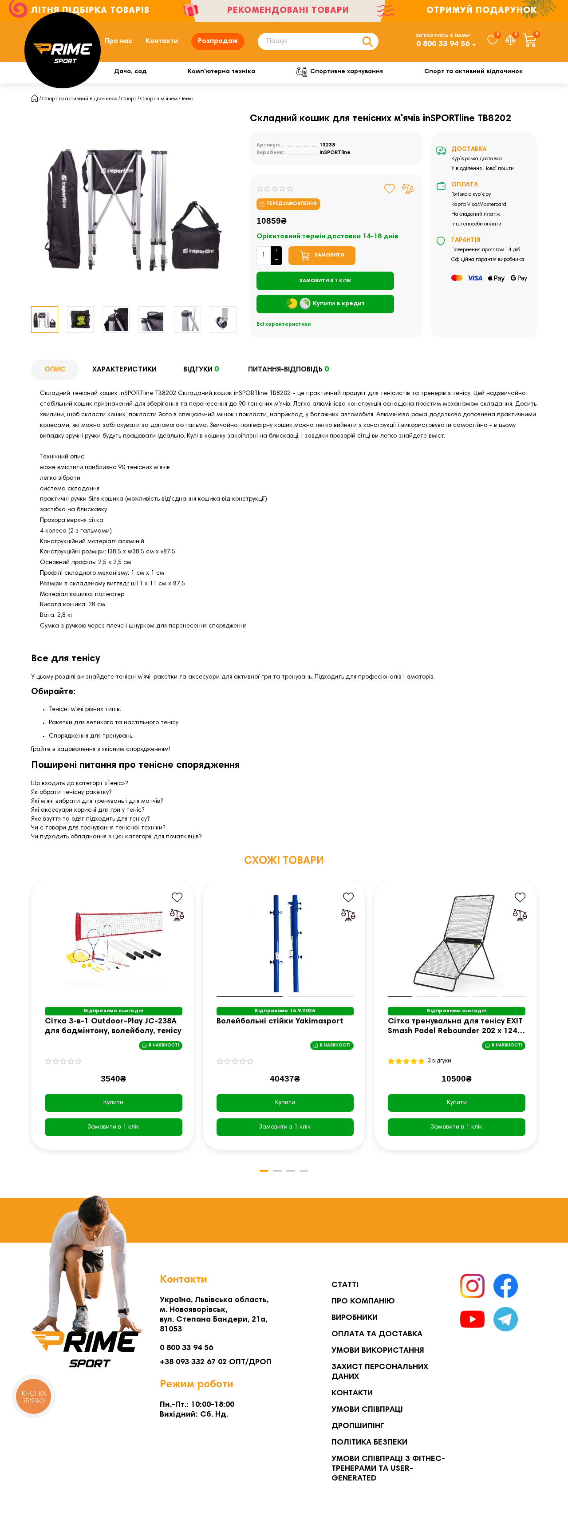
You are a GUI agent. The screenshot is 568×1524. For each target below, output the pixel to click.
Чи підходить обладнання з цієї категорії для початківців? (116, 837)
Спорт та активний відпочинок (473, 72)
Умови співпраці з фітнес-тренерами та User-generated (388, 1469)
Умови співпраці (367, 1410)
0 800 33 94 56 (442, 44)
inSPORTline (335, 152)
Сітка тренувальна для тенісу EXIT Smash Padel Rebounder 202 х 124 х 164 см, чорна (455, 1027)
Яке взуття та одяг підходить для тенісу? (90, 819)
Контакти (162, 41)
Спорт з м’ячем (159, 99)
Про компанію (363, 1302)
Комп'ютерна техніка (221, 72)
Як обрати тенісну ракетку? (71, 793)
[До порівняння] (408, 188)
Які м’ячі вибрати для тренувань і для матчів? (97, 801)
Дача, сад (130, 72)
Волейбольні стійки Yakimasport (280, 1022)
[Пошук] (367, 41)
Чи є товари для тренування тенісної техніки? (98, 828)
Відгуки (201, 370)
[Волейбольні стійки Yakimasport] (285, 941)
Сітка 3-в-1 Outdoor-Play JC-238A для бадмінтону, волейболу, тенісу (113, 1026)
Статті (345, 1285)
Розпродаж (218, 41)
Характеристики (124, 369)
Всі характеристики (283, 324)
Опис (55, 369)
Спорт (128, 99)
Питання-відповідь (288, 370)
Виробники (354, 1318)
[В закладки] (389, 188)
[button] (31, 319)
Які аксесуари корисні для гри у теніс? (87, 810)
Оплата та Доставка (376, 1334)
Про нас (118, 41)
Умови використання (377, 1351)
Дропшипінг (357, 1426)
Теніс (187, 99)
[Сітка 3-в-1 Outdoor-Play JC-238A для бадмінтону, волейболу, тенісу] (113, 941)
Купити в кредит (339, 304)
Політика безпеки (369, 1443)
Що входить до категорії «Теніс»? (79, 784)
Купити (113, 1103)
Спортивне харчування (346, 72)
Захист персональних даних (379, 1372)
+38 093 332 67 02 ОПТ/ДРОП (216, 1362)
